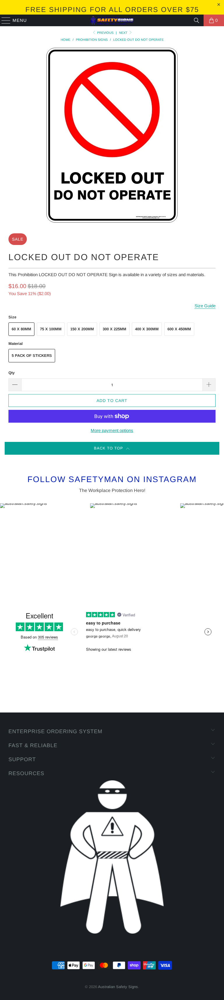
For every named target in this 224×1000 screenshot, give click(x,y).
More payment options (112, 430)
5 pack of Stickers (32, 355)
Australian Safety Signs (118, 987)
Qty (11, 373)
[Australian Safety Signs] (112, 20)
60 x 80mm (21, 329)
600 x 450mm (179, 329)
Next (123, 32)
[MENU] (3, 20)
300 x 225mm (114, 329)
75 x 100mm (51, 329)
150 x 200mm (82, 329)
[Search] (196, 20)
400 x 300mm (147, 329)
